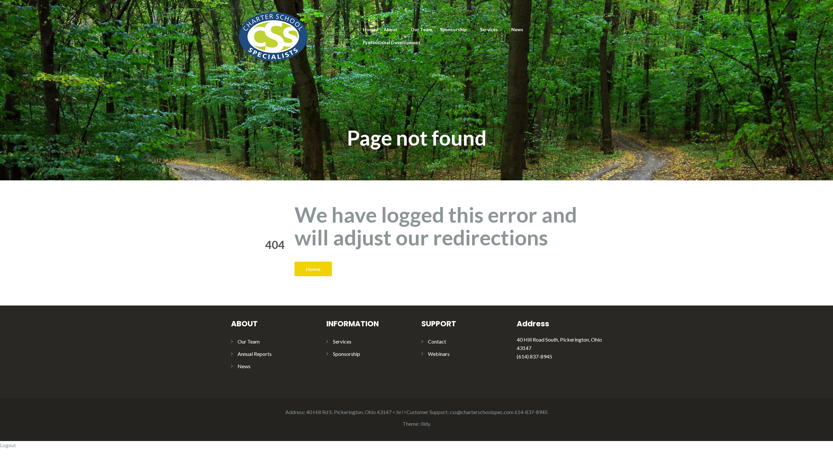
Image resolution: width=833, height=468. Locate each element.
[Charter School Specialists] (272, 35)
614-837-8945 (531, 412)
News (517, 29)
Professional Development (391, 42)
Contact (437, 341)
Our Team (421, 29)
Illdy (425, 424)
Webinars (439, 354)
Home (369, 29)
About (390, 29)
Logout (8, 445)
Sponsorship (453, 29)
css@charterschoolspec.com (481, 412)
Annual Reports (255, 354)
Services (489, 29)
